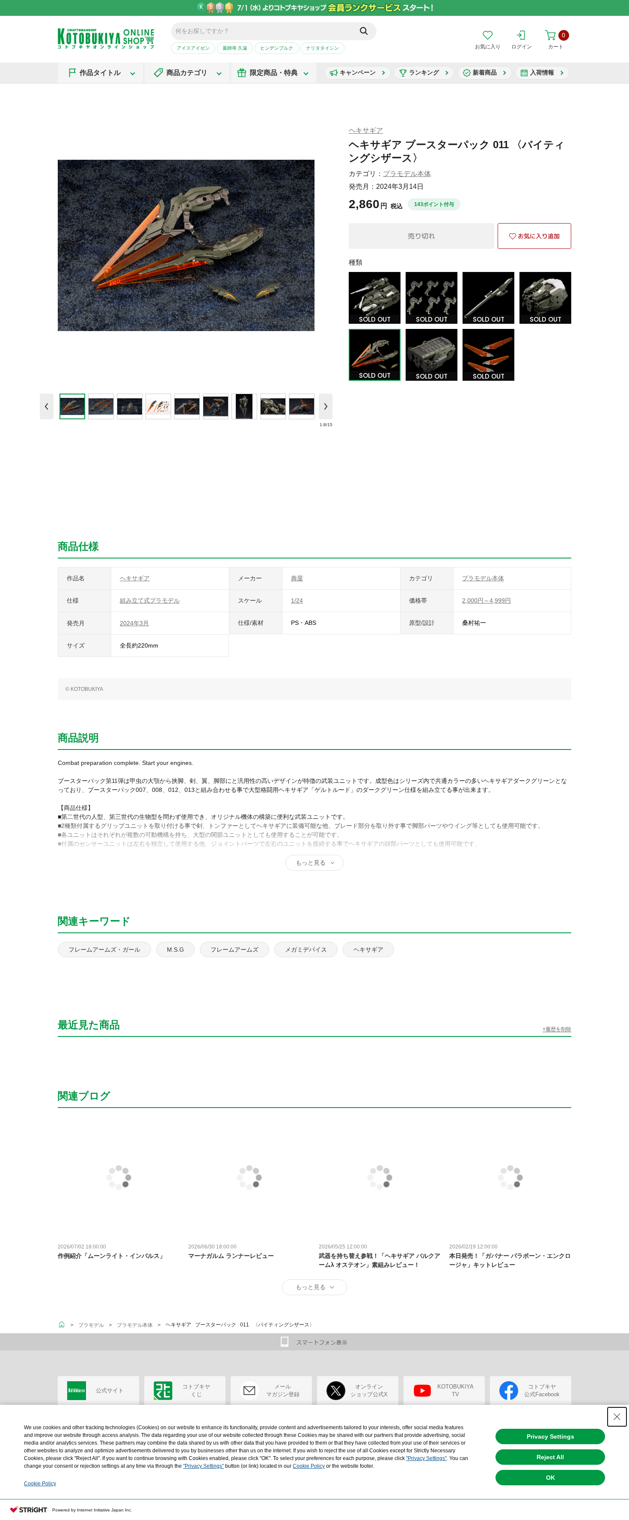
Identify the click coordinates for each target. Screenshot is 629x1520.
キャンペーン (358, 72)
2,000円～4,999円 (486, 600)
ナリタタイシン (322, 48)
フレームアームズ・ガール (104, 949)
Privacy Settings (550, 1436)
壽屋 (297, 578)
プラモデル (91, 1325)
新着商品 (485, 72)
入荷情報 (542, 72)
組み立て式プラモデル (150, 600)
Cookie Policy (309, 1466)
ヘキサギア (366, 130)
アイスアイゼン (193, 48)
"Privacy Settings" (426, 1458)
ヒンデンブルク (276, 48)
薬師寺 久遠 (235, 48)
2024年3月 (134, 623)
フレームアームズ (234, 949)
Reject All (550, 1457)
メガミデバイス (306, 949)
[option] (72, 406)
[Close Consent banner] (617, 1416)
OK (550, 1477)
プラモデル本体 (407, 173)
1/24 (297, 600)
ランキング (424, 72)
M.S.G (175, 949)
